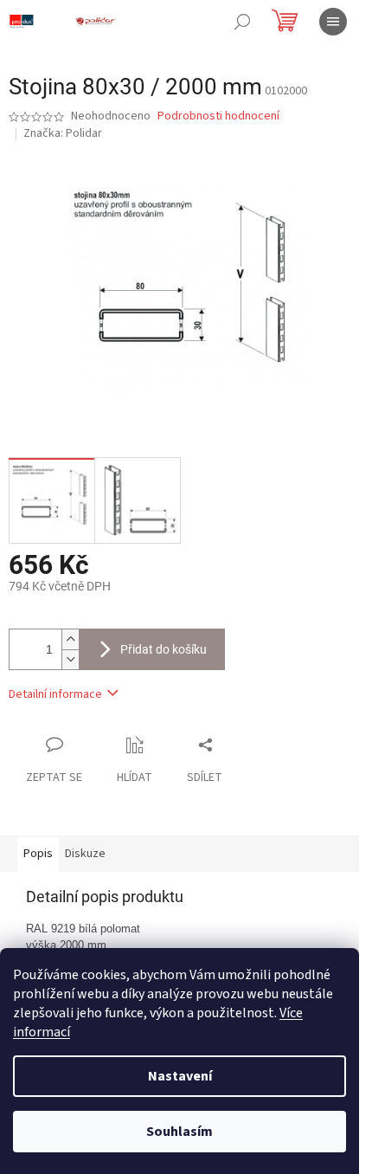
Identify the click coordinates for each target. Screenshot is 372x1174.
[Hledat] (242, 21)
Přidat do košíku (163, 649)
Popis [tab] (38, 853)
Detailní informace (55, 694)
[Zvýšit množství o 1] (70, 639)
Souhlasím (179, 1131)
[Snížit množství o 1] (70, 659)
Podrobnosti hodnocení (218, 116)
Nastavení (180, 1076)
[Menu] (333, 21)
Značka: (62, 133)
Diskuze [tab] (85, 853)
